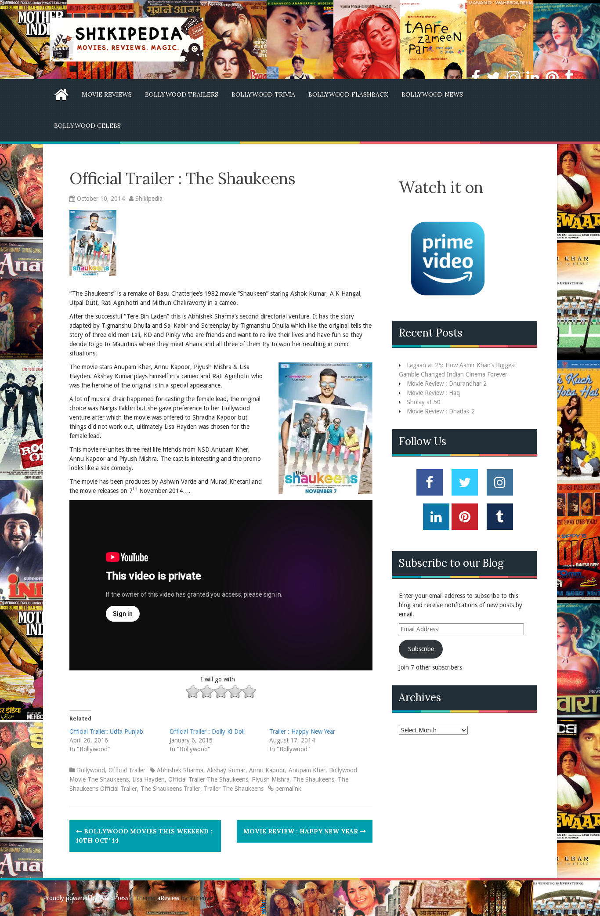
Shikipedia (149, 198)
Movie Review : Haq (433, 392)
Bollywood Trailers (181, 94)
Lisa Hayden (148, 779)
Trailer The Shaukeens (234, 788)
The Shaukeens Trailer (170, 788)
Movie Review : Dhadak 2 (441, 411)
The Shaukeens (313, 779)
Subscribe (421, 648)
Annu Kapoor (267, 770)
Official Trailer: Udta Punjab (106, 731)
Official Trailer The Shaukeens (208, 779)
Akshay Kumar (226, 770)
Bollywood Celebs (87, 126)
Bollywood (91, 770)
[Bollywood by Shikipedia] (126, 39)
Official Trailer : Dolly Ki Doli (207, 731)
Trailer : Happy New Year (302, 731)
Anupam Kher (307, 770)
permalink (287, 788)
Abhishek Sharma (180, 770)
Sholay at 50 (424, 402)
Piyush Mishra (270, 779)
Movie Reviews (107, 94)
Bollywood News (432, 94)
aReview (168, 898)
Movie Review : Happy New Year (301, 831)
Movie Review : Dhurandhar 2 (447, 383)
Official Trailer (126, 770)
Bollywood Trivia (263, 94)
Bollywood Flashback (348, 94)
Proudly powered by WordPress (85, 898)
